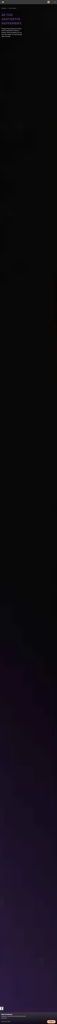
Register (51, 1021)
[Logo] (2, 2)
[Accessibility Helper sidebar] (1, 1008)
